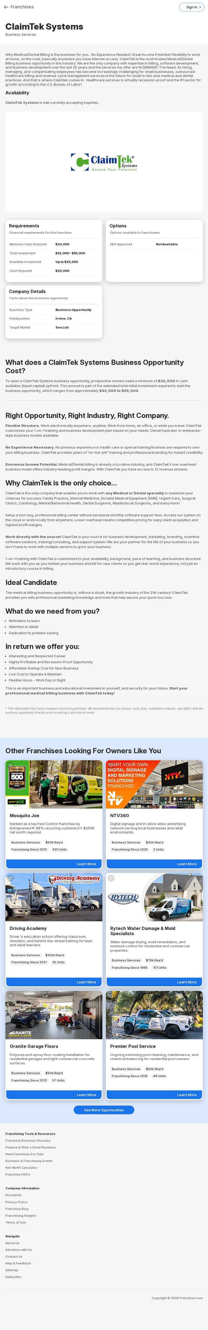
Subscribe (13, 1277)
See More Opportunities (104, 1110)
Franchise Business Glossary (28, 1140)
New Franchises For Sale (24, 1154)
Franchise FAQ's (17, 1174)
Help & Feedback (18, 1263)
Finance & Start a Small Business (30, 1147)
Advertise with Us (18, 1250)
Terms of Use (15, 1222)
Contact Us (13, 1256)
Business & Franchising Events (29, 1161)
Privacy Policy (16, 1202)
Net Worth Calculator (21, 1168)
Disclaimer (13, 1195)
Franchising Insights (20, 1216)
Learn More (86, 864)
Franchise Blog (16, 1209)
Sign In (191, 7)
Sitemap (11, 1270)
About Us (12, 1243)
